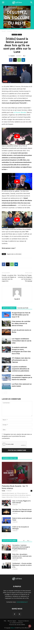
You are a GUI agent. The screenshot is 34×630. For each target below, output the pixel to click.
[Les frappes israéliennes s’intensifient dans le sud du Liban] (6, 341)
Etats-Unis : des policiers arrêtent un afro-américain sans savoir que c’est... (22, 556)
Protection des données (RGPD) (17, 624)
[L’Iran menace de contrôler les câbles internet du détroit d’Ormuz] (6, 323)
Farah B (12, 55)
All (23, 540)
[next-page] (6, 393)
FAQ (5, 621)
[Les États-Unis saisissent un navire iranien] (6, 386)
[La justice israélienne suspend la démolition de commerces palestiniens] (6, 369)
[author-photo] (17, 296)
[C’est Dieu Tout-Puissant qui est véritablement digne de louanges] (6, 512)
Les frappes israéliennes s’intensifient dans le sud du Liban (21, 341)
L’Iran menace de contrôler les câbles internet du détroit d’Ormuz (21, 323)
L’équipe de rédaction (23, 621)
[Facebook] (11, 60)
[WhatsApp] (19, 60)
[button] (31, 2)
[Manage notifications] (29, 626)
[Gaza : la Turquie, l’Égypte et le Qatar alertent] (6, 503)
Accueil (3, 31)
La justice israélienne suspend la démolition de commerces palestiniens (20, 369)
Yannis (3, 490)
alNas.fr (13, 628)
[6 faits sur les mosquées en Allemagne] (6, 529)
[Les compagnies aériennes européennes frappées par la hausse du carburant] (6, 377)
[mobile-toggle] (3, 2)
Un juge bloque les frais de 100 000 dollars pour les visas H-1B (21, 315)
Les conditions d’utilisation (16, 623)
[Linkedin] (23, 60)
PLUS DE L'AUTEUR (22, 308)
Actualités (9, 31)
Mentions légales (12, 621)
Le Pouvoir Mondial (20, 112)
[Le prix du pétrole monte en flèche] (6, 332)
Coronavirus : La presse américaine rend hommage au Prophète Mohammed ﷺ (21, 547)
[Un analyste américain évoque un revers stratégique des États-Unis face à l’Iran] (6, 349)
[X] (15, 60)
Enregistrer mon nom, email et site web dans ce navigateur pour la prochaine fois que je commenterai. (17, 436)
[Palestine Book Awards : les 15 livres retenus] (17, 473)
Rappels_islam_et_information (14, 254)
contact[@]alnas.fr (22, 602)
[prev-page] (3, 393)
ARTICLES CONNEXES (9, 308)
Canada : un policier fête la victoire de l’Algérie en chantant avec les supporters (9, 278)
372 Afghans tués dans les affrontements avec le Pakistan (21, 360)
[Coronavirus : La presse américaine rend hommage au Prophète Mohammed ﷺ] (6, 547)
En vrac (16, 31)
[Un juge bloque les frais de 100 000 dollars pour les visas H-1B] (6, 315)
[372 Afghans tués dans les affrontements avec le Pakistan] (6, 360)
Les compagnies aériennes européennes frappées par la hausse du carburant (22, 377)
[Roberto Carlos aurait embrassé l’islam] (6, 520)
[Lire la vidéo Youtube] (17, 136)
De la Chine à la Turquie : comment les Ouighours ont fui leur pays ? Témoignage (25, 278)
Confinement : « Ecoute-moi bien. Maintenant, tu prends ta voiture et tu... (22, 565)
